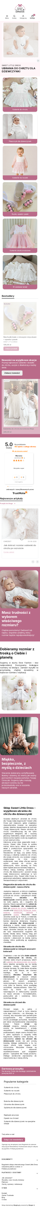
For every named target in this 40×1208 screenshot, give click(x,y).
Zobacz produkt (11, 349)
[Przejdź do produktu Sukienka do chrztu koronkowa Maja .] (20, 403)
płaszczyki (18, 910)
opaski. (16, 915)
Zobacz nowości (12, 373)
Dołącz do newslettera (13, 1140)
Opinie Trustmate (8, 1195)
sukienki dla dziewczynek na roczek (21, 962)
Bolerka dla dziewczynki (13, 1101)
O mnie (4, 1199)
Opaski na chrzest (11, 1118)
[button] (13, 451)
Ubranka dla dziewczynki (14, 1104)
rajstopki (29, 912)
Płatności (5, 1182)
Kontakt (4, 1193)
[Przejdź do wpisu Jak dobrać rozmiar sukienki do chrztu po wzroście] (20, 524)
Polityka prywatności (9, 1169)
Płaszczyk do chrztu (12, 1094)
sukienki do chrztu (18, 908)
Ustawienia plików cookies (11, 1167)
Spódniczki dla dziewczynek (15, 1108)
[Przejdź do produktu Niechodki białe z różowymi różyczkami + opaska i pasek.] (20, 318)
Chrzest (7, 541)
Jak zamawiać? (7, 1178)
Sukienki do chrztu (11, 1087)
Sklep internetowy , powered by (17, 1205)
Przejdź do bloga (6, 503)
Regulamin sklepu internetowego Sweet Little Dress (20, 1164)
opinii (25, 447)
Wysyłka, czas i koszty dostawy (13, 1180)
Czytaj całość (9, 552)
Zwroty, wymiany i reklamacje (12, 1184)
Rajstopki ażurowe (11, 1115)
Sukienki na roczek (11, 1091)
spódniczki (18, 912)
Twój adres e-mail (8, 1134)
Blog (3, 1197)
